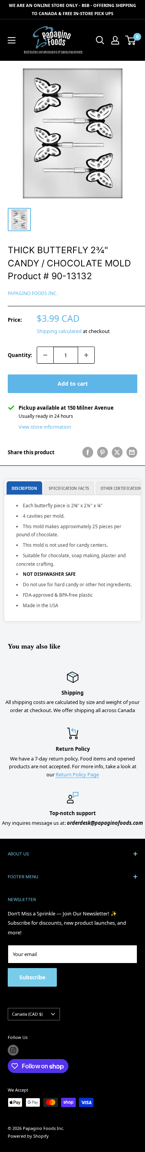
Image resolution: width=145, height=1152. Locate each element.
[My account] (115, 40)
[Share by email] (131, 452)
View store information (45, 426)
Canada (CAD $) (27, 1014)
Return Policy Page (77, 774)
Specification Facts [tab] (69, 488)
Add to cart (73, 383)
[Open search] (100, 40)
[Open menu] (11, 40)
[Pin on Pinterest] (102, 452)
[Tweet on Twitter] (117, 452)
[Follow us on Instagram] (13, 1050)
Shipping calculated (59, 331)
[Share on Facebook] (87, 452)
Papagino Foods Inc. (33, 293)
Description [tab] (24, 488)
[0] (131, 40)
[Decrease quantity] (45, 355)
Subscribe (32, 977)
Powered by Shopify (28, 1136)
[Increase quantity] (86, 355)
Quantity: (20, 355)
